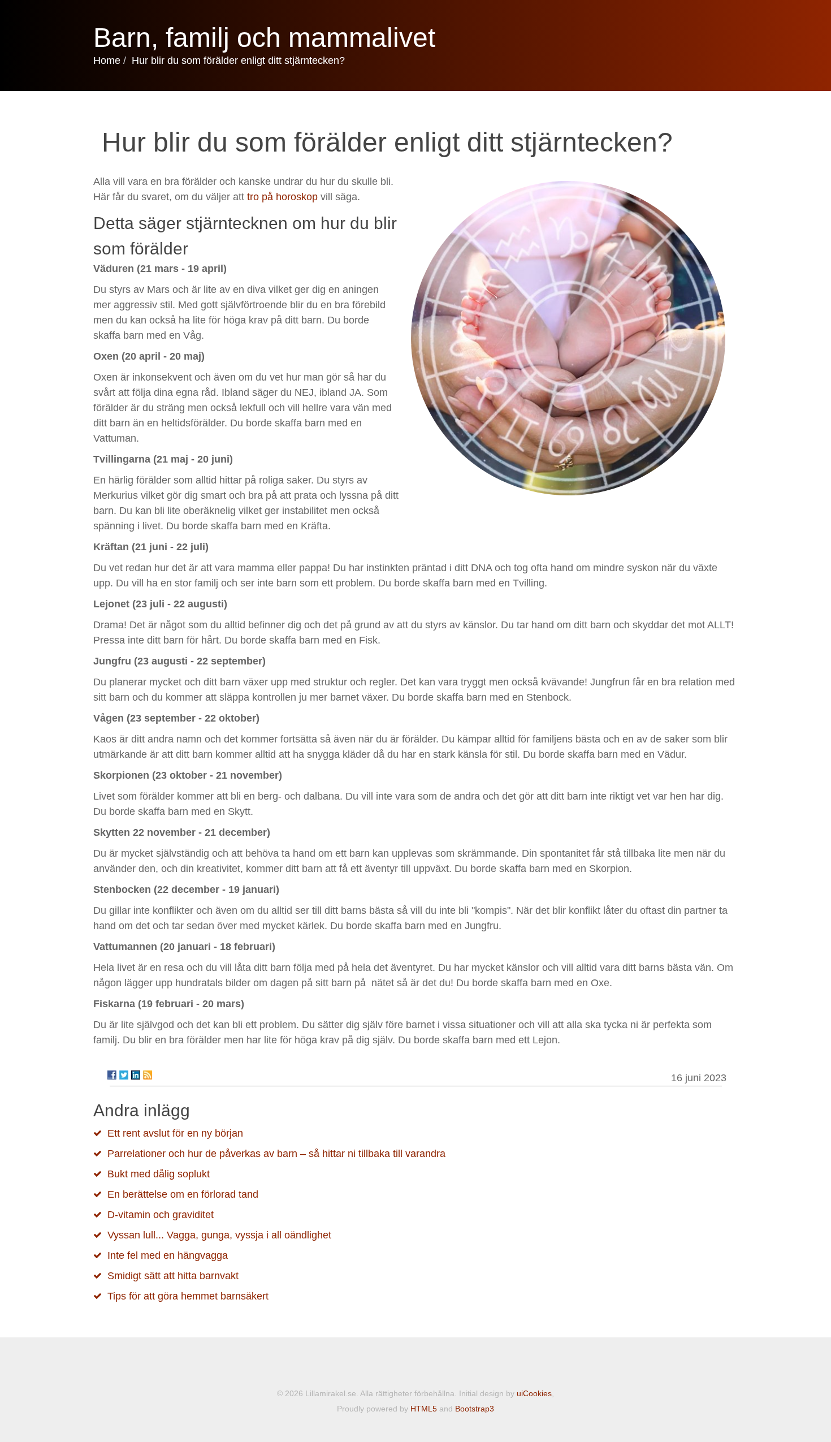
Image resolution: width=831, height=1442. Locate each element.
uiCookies (534, 1393)
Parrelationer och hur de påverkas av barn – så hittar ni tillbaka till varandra (276, 1153)
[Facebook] (111, 1075)
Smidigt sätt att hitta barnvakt (173, 1275)
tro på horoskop (282, 196)
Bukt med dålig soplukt (158, 1174)
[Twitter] (123, 1075)
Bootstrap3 (474, 1408)
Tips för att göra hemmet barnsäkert (188, 1296)
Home (106, 60)
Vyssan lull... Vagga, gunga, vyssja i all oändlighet (219, 1235)
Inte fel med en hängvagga (167, 1255)
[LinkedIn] (135, 1075)
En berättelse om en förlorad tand (182, 1194)
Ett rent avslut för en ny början (175, 1133)
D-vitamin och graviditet (160, 1214)
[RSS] (147, 1075)
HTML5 (423, 1408)
